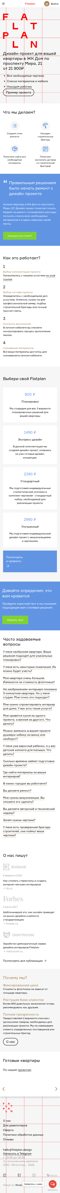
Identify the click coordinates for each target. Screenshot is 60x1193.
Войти (54, 3)
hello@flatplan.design (17, 1149)
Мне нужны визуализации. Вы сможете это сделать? (23, 799)
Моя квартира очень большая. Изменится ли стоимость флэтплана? (29, 680)
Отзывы (8, 1139)
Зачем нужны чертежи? (19, 820)
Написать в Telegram (17, 1153)
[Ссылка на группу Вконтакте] (4, 1175)
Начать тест (15, 620)
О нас (10, 1042)
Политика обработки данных (23, 1134)
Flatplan (30, 3)
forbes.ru (12, 923)
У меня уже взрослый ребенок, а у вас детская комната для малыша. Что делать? (29, 750)
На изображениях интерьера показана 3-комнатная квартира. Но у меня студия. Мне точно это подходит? (30, 693)
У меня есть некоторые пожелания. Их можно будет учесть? (29, 669)
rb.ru (9, 888)
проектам (24, 1069)
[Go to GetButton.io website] (53, 1190)
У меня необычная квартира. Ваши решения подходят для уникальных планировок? (27, 655)
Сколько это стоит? (20, 235)
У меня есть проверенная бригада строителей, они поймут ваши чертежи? (26, 831)
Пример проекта (18, 92)
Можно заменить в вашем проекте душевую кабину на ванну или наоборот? (26, 734)
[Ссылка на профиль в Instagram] (34, 1175)
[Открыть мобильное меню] (3, 3)
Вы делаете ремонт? (17, 790)
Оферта (8, 1130)
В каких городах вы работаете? (25, 783)
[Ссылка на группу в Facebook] (19, 1175)
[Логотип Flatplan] (7, 1107)
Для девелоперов (15, 1125)
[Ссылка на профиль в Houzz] (52, 1175)
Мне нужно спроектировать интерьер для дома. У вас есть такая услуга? (29, 706)
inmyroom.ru (14, 951)
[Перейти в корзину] (46, 3)
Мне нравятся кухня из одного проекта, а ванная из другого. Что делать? (26, 719)
